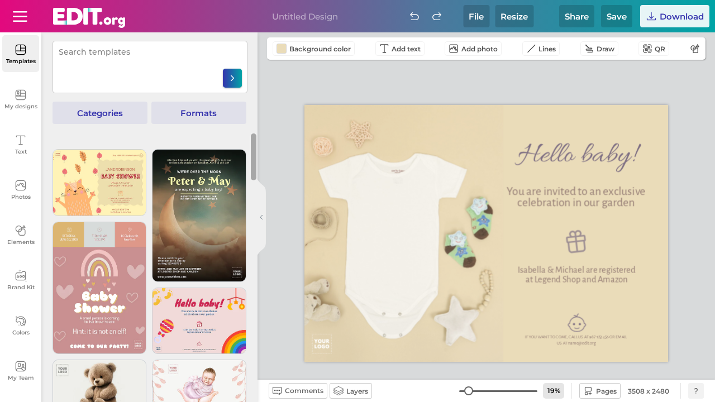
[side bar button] (261, 217)
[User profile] (20, 16)
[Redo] (437, 16)
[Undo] (414, 16)
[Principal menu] (89, 18)
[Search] (232, 78)
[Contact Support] (696, 391)
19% (553, 390)
